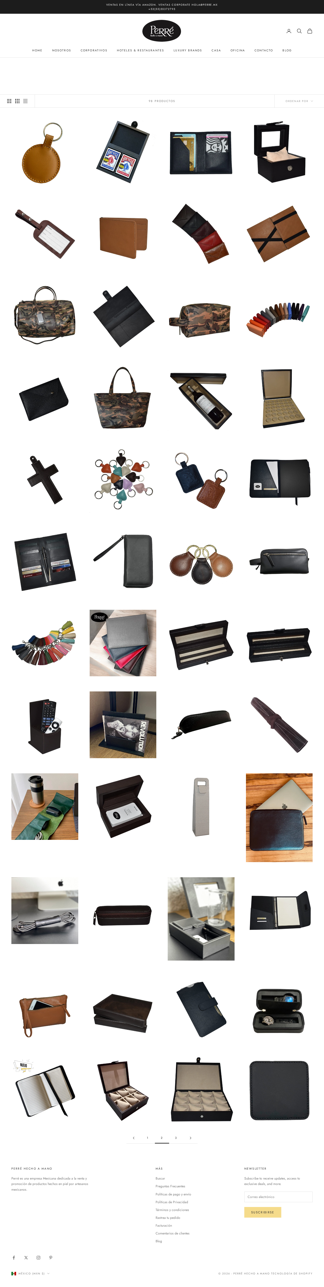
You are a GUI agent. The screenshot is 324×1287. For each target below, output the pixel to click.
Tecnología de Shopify (292, 1273)
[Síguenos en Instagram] (38, 1257)
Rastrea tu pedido (168, 1217)
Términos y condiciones (172, 1209)
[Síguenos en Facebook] (13, 1257)
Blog (287, 51)
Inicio (16, 64)
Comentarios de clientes (173, 1233)
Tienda (31, 64)
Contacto (264, 51)
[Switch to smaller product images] (17, 101)
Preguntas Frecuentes (170, 1186)
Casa (216, 51)
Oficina (238, 51)
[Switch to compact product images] (25, 101)
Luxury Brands (188, 51)
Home (37, 51)
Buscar (160, 1178)
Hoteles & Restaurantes (140, 51)
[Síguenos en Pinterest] (50, 1257)
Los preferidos (55, 64)
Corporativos (94, 51)
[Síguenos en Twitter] (26, 1257)
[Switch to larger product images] (9, 101)
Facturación (164, 1225)
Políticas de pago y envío (173, 1194)
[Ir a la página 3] (190, 1138)
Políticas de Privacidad (172, 1202)
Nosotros (61, 51)
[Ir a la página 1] (133, 1138)
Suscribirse (262, 1212)
